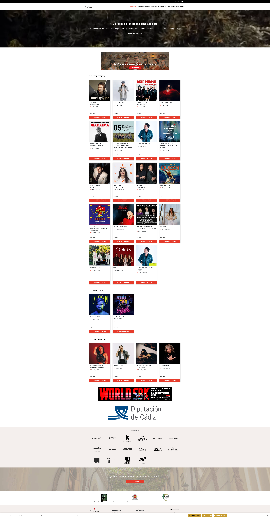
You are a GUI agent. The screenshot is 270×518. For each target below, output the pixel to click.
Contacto (182, 6)
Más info (92, 113)
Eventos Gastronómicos (144, 6)
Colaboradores (175, 6)
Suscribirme (135, 481)
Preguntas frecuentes (116, 510)
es (182, 1)
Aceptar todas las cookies (220, 515)
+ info (169, 6)
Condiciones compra (116, 512)
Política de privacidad (139, 510)
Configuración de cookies (194, 515)
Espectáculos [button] (133, 6)
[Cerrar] (267, 515)
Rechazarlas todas (207, 515)
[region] (135, 515)
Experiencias (154, 6)
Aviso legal (137, 509)
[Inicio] (88, 6)
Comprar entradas (134, 33)
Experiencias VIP (162, 6)
